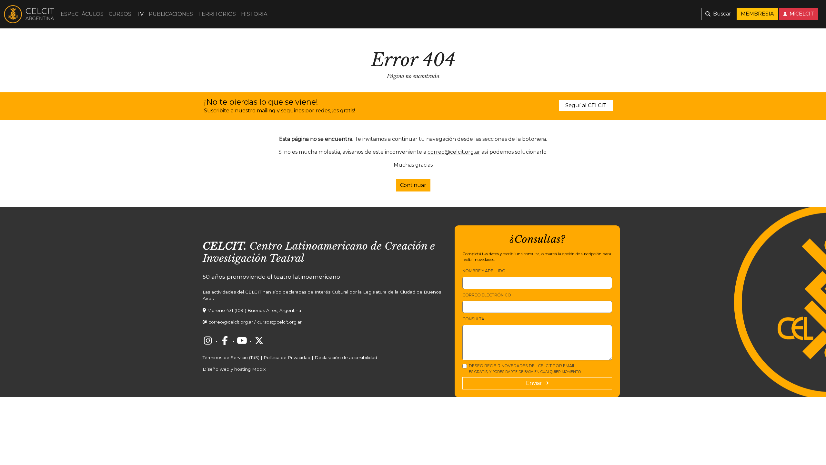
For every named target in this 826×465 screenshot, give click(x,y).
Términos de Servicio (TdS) (231, 357)
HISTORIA (254, 14)
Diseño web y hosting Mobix (234, 369)
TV (140, 14)
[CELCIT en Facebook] (225, 341)
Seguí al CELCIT (586, 105)
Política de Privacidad (287, 357)
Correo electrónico (486, 295)
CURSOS (120, 14)
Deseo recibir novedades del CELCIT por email (525, 368)
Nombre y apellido (484, 270)
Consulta (473, 318)
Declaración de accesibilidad (346, 357)
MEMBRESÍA (757, 14)
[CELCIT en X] (259, 341)
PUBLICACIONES (171, 14)
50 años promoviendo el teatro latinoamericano (271, 276)
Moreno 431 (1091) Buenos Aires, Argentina (254, 310)
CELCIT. (225, 246)
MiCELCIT (801, 14)
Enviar (534, 383)
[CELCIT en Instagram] (208, 341)
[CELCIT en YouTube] (242, 341)
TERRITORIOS (217, 14)
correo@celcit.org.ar (454, 152)
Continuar (413, 185)
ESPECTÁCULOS (82, 14)
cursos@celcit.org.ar (279, 322)
